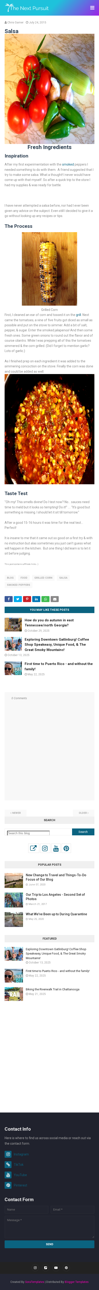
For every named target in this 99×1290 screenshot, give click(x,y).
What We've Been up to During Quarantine (56, 914)
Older (83, 812)
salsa (63, 577)
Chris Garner (15, 22)
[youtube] (56, 1267)
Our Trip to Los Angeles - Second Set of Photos (55, 897)
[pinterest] (66, 1267)
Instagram (21, 1154)
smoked (68, 164)
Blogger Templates (77, 1282)
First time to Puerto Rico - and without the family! (58, 971)
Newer (16, 812)
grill (78, 315)
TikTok (18, 1164)
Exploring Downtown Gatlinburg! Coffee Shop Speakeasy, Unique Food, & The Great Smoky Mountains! (57, 644)
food (23, 577)
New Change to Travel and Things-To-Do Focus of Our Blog (56, 877)
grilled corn (43, 577)
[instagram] (35, 1267)
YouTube (20, 1175)
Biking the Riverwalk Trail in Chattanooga (52, 989)
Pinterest (20, 1185)
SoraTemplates (34, 1282)
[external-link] (45, 1267)
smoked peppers (18, 584)
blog (10, 577)
